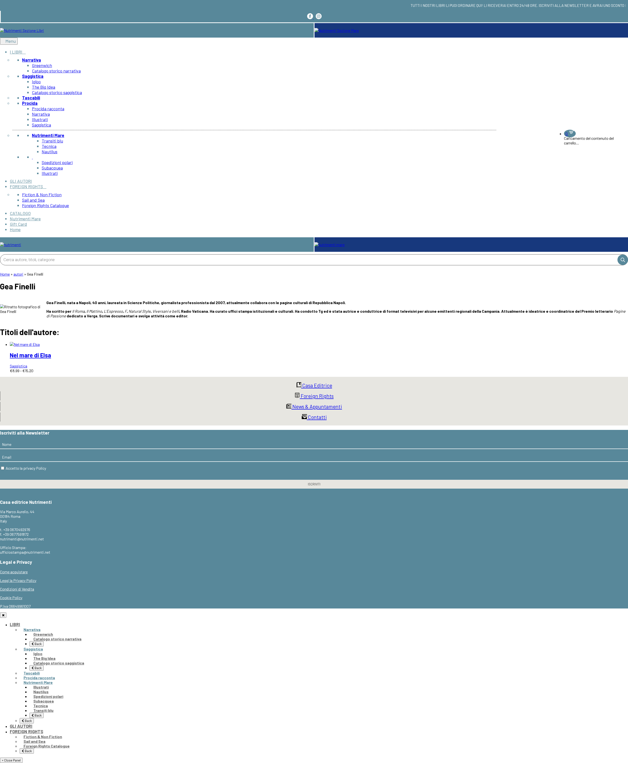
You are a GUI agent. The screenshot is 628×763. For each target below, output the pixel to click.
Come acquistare (14, 571)
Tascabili (32, 673)
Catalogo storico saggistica (58, 663)
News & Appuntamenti (316, 406)
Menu (10, 41)
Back (38, 644)
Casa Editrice (316, 385)
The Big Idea (44, 658)
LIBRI (15, 624)
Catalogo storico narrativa (57, 638)
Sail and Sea (34, 741)
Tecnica (40, 705)
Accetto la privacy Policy (26, 468)
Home (5, 274)
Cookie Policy (11, 597)
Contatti (317, 417)
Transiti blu (43, 710)
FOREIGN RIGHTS (26, 731)
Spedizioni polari (48, 696)
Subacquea (43, 701)
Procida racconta (39, 677)
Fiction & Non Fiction (43, 736)
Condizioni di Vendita (17, 589)
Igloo (37, 653)
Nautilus (41, 691)
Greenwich (43, 634)
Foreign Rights (317, 396)
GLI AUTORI (21, 726)
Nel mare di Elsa (30, 355)
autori (18, 274)
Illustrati (41, 687)
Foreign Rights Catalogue (47, 746)
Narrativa (32, 629)
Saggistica (18, 366)
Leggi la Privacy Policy (18, 580)
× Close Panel (11, 760)
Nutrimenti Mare (38, 682)
